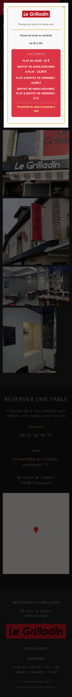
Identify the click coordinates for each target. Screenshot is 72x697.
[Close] (64, 7)
